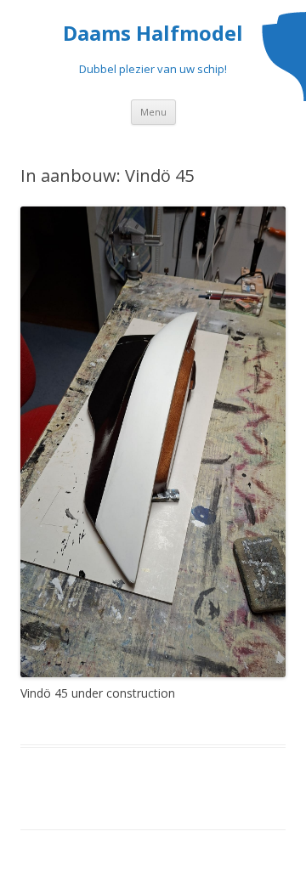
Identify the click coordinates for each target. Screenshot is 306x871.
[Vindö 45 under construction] (153, 441)
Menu (153, 111)
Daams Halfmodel (153, 33)
